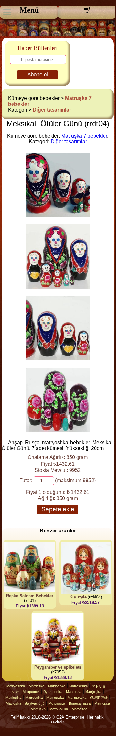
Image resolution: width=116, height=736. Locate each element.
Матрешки (31, 692)
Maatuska (73, 692)
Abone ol (37, 74)
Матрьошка (77, 697)
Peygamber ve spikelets (57, 667)
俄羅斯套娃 (99, 697)
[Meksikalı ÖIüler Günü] (58, 215)
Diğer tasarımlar (52, 110)
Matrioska (36, 686)
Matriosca (102, 703)
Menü (29, 10)
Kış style (78, 597)
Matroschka (78, 686)
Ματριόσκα (56, 703)
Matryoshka (15, 686)
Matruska (38, 709)
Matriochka (56, 686)
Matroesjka (34, 697)
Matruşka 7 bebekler (84, 135)
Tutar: (26, 480)
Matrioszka (55, 697)
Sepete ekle (57, 509)
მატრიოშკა (35, 703)
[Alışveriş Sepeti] (87, 11)
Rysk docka (52, 692)
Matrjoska (13, 703)
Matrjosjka (93, 692)
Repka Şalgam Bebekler (29, 595)
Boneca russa (80, 703)
